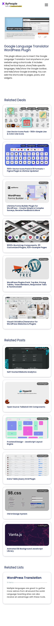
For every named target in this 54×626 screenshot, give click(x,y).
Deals (45, 298)
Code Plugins (43, 108)
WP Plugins (44, 183)
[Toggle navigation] (46, 4)
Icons (23, 108)
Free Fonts (31, 108)
